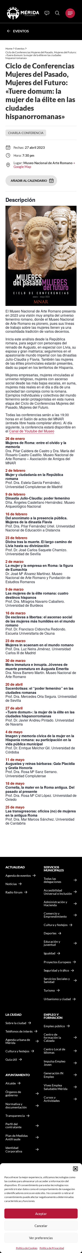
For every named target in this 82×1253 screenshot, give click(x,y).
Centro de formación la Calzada (52, 1037)
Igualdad (49, 953)
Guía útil (11, 1059)
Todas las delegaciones (52, 880)
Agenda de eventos (18, 875)
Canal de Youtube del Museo (31, 431)
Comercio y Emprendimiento (55, 915)
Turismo (49, 990)
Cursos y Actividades (52, 1099)
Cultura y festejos (17, 1051)
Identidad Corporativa (13, 1149)
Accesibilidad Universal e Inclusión (58, 892)
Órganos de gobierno (13, 1093)
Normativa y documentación (16, 1105)
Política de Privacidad (52, 1248)
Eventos (21, 31)
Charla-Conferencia (26, 133)
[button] (75, 1169)
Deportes (50, 933)
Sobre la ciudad (15, 1023)
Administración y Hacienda (55, 903)
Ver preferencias (41, 1238)
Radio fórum (14, 892)
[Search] (57, 13)
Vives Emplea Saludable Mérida (55, 1087)
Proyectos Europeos (57, 962)
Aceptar (41, 1214)
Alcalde (10, 1083)
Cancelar (41, 1226)
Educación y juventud (52, 943)
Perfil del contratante (13, 1126)
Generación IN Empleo (53, 1074)
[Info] (47, 13)
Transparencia (15, 1115)
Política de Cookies (26, 1248)
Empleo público (54, 1026)
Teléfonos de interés (19, 1031)
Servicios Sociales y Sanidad (57, 980)
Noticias (11, 884)
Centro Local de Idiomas (54, 1050)
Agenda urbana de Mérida (17, 1041)
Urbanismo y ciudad (57, 999)
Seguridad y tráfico (56, 970)
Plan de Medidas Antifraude (16, 1137)
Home (8, 48)
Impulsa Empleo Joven (54, 1063)
